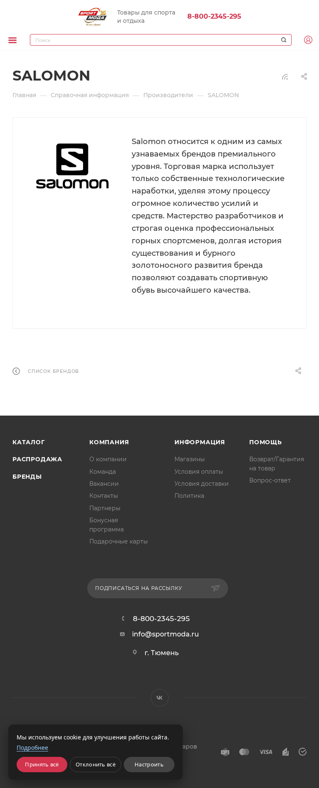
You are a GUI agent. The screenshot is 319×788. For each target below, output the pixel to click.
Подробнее (32, 747)
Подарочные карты (118, 541)
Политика (189, 495)
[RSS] (285, 77)
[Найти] (282, 40)
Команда (102, 471)
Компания (109, 442)
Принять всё (42, 764)
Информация (199, 442)
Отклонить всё (95, 764)
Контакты (103, 495)
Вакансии (104, 483)
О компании (108, 459)
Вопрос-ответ (270, 480)
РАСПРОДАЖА (37, 459)
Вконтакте (160, 698)
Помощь (265, 442)
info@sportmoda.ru (165, 634)
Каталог (28, 442)
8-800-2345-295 (214, 16)
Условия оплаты (198, 471)
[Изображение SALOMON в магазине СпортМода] (72, 166)
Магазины (189, 459)
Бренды (27, 476)
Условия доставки (201, 483)
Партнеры (104, 508)
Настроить (149, 764)
